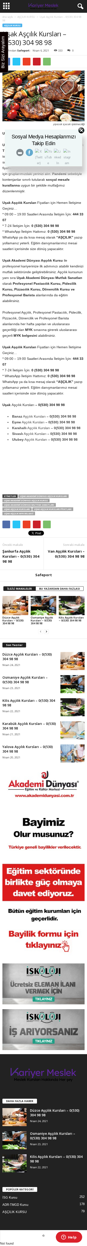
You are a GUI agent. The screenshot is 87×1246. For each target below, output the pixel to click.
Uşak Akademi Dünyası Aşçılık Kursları (43, 496)
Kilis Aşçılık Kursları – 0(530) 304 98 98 (71, 619)
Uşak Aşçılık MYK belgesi (18, 513)
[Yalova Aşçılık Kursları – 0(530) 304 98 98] (72, 753)
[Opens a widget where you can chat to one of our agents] (69, 1238)
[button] (79, 6)
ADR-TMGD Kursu (15, 1205)
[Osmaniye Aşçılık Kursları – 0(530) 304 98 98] (44, 605)
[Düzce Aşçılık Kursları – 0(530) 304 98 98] (15, 605)
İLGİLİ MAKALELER (19, 588)
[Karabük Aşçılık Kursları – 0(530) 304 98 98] (72, 730)
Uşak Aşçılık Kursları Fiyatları (53, 509)
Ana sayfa (7, 17)
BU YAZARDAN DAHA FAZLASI (59, 588)
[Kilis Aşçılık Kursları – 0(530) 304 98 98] (72, 605)
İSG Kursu (9, 1197)
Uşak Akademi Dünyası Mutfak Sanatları (29, 504)
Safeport (23, 50)
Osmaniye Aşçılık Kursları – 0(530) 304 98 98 (42, 620)
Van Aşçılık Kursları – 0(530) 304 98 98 (66, 554)
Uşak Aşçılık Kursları (17, 509)
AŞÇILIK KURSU (26, 17)
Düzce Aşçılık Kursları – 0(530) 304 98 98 (13, 620)
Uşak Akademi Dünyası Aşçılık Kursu (26, 500)
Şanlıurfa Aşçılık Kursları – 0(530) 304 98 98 (20, 556)
